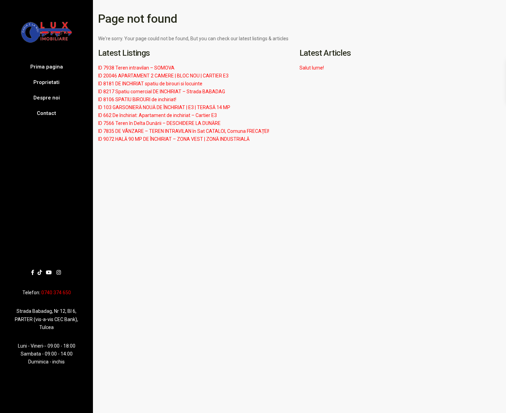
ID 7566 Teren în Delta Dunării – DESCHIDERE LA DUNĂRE (159, 123)
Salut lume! (311, 68)
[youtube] (48, 272)
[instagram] (58, 272)
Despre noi (46, 98)
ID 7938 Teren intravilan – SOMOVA (136, 68)
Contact (46, 113)
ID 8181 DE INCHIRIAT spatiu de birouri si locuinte (150, 83)
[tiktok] (40, 272)
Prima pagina (46, 67)
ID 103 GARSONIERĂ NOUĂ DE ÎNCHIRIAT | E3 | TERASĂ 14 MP (164, 107)
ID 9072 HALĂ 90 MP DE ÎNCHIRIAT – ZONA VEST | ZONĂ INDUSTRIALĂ (174, 139)
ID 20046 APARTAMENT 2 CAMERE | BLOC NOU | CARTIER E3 (163, 75)
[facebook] (32, 272)
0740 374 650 (56, 292)
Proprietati (46, 82)
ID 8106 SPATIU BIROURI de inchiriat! (137, 99)
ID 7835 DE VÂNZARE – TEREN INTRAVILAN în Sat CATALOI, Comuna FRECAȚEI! (183, 131)
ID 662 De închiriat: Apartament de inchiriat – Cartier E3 (157, 115)
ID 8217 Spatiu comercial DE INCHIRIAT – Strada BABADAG (161, 91)
